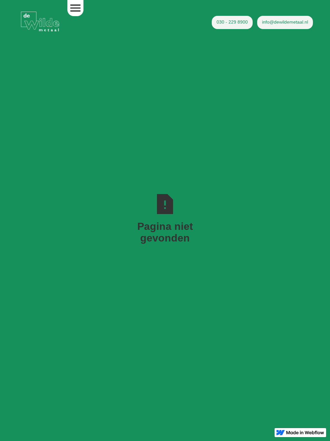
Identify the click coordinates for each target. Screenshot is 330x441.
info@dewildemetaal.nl (285, 22)
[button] (75, 8)
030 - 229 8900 (232, 22)
